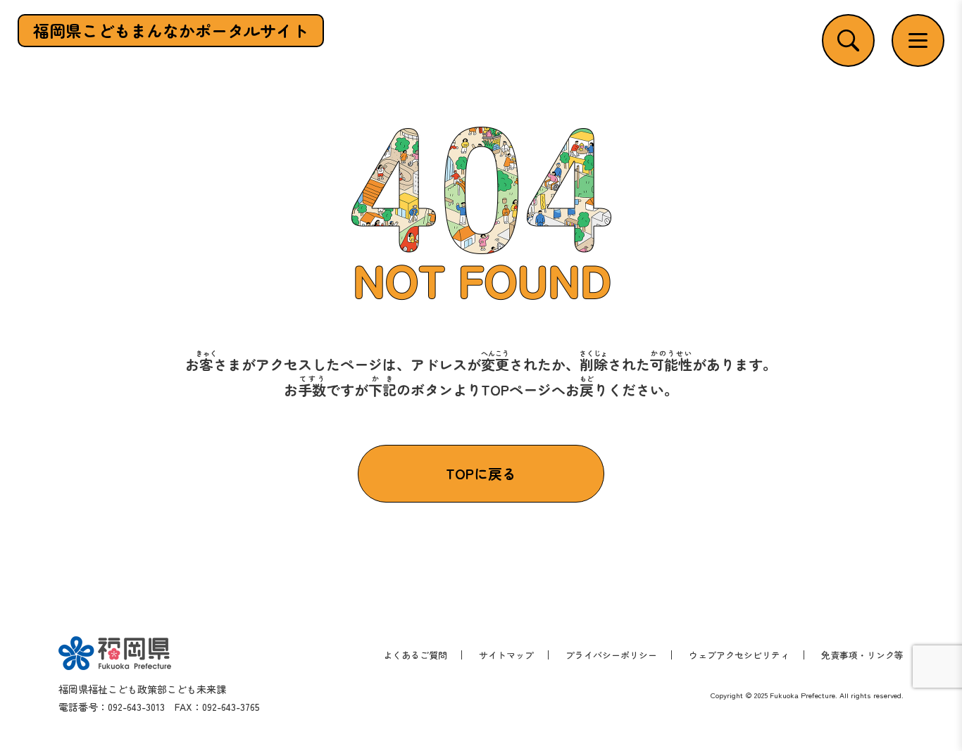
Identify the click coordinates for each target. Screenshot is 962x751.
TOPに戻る (481, 473)
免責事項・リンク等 (862, 655)
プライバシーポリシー (611, 655)
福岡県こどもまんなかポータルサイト (170, 30)
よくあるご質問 (415, 655)
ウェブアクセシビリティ (739, 655)
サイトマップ (506, 655)
